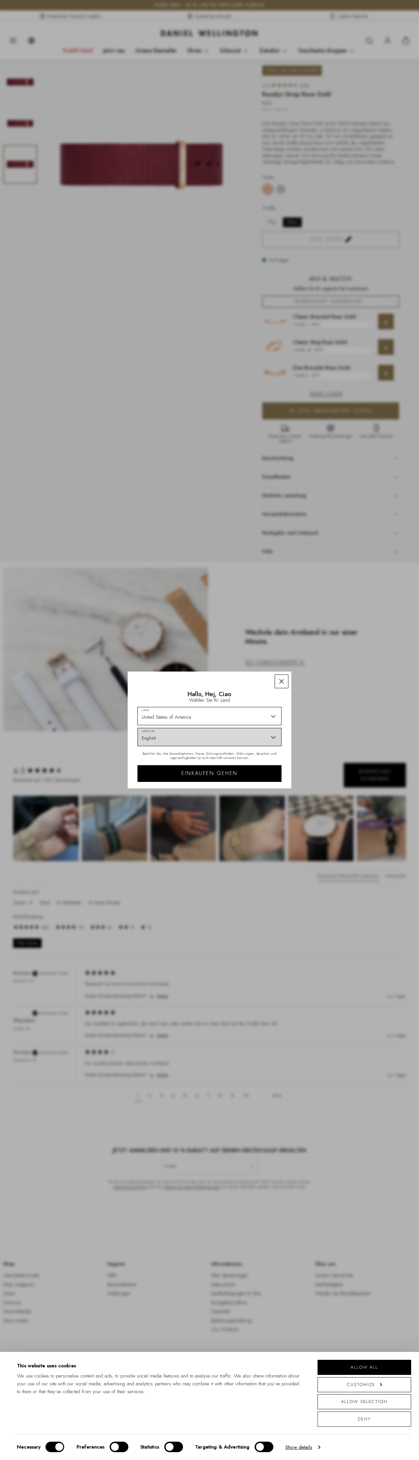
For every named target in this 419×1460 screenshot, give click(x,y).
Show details (298, 1447)
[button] (281, 681)
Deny (364, 1419)
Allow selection (364, 1401)
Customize (361, 1384)
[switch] (119, 1447)
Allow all (364, 1367)
